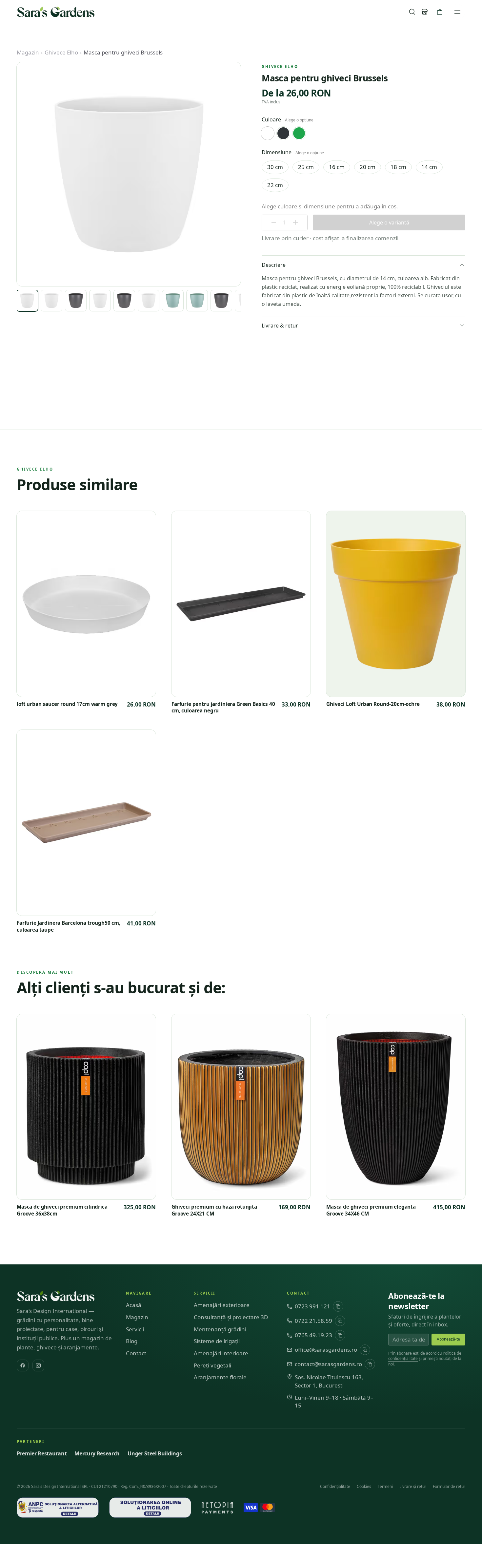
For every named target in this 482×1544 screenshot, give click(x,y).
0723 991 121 (312, 1306)
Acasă (133, 1305)
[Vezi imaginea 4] (100, 300)
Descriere (274, 264)
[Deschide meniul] (457, 12)
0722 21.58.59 (313, 1320)
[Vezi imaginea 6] (148, 300)
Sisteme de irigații (217, 1341)
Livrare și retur (412, 1486)
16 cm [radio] (337, 167)
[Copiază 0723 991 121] (338, 1306)
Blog (131, 1341)
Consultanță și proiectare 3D (231, 1317)
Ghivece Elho (61, 52)
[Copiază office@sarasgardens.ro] (365, 1349)
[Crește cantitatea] (295, 222)
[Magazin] (424, 11)
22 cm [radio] (275, 185)
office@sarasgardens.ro (326, 1349)
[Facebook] (23, 1365)
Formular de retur (449, 1486)
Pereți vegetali (212, 1365)
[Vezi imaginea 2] (51, 300)
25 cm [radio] (306, 167)
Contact (136, 1353)
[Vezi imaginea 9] (221, 300)
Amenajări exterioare (222, 1305)
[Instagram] (38, 1365)
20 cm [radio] (367, 167)
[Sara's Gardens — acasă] (55, 12)
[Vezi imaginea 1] (27, 300)
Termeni (385, 1486)
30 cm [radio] (275, 167)
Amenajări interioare (221, 1353)
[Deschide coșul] (439, 12)
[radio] (267, 133)
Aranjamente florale (220, 1377)
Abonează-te (448, 1339)
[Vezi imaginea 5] (124, 300)
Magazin (28, 52)
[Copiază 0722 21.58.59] (340, 1321)
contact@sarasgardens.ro (328, 1364)
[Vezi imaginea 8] (197, 300)
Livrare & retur (280, 325)
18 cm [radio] (398, 167)
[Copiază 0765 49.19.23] (340, 1335)
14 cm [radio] (429, 167)
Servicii (135, 1329)
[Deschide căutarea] (412, 11)
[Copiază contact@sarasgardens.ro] (370, 1364)
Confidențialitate (335, 1486)
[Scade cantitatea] (274, 222)
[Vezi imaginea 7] (172, 300)
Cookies (364, 1486)
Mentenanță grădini (220, 1329)
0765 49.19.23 (313, 1335)
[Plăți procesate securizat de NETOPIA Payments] (217, 1507)
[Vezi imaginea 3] (75, 300)
